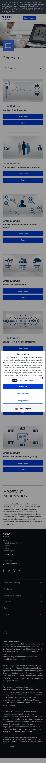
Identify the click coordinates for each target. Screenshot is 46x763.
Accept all (23, 386)
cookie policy (18, 380)
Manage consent (23, 401)
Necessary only (23, 393)
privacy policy (34, 380)
